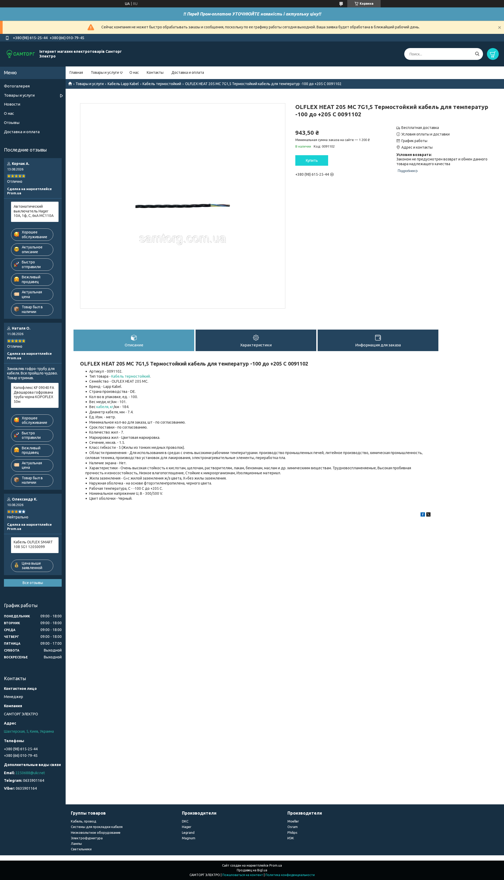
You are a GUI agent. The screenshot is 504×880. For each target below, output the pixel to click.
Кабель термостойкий (162, 84)
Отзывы (11, 122)
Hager (186, 827)
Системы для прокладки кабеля (97, 827)
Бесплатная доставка (420, 128)
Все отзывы (33, 583)
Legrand (188, 832)
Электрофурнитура (87, 838)
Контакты (155, 72)
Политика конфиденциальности (290, 875)
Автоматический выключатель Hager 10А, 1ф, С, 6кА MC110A (34, 211)
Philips (292, 832)
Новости (12, 104)
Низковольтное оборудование (95, 832)
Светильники (81, 849)
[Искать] (477, 54)
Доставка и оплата (187, 72)
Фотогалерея (17, 86)
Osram (292, 827)
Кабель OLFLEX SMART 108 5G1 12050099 (33, 544)
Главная (76, 72)
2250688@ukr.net (30, 773)
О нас (134, 72)
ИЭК (290, 838)
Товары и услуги (105, 72)
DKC (185, 821)
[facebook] (423, 515)
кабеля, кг (104, 407)
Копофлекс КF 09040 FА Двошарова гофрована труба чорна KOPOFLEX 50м (34, 395)
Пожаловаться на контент (242, 875)
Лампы (76, 843)
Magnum (188, 838)
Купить (312, 160)
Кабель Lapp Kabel (123, 84)
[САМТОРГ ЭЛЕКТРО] (21, 54)
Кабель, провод (83, 821)
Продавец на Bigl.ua (252, 870)
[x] (428, 515)
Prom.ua (275, 865)
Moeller (293, 821)
